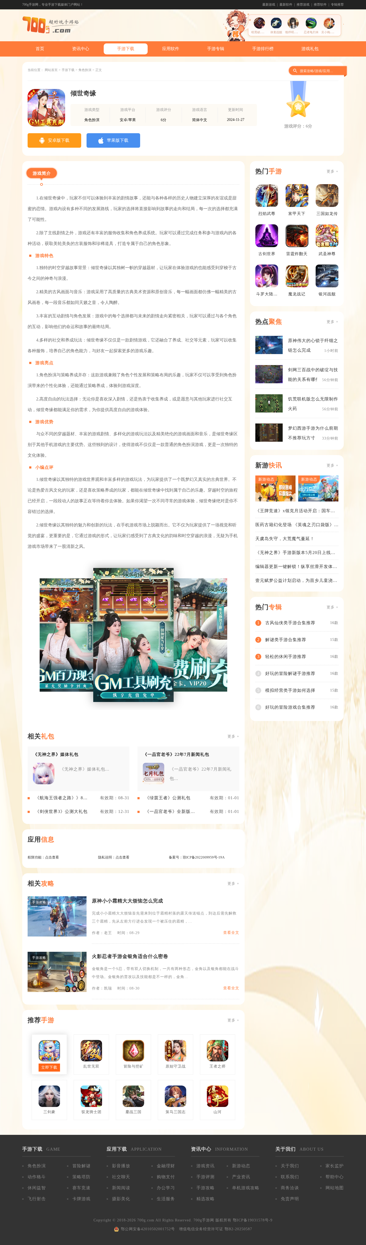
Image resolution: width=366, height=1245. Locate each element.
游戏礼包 (310, 48)
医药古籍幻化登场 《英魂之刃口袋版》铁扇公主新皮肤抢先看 (294, 525)
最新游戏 (268, 4)
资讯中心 (80, 48)
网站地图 (335, 1187)
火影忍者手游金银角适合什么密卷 (130, 956)
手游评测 (205, 1177)
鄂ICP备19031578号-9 (252, 1220)
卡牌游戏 (81, 1198)
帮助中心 (335, 1177)
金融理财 (166, 1166)
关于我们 (290, 1166)
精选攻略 (205, 1198)
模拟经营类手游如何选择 (290, 690)
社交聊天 (121, 1177)
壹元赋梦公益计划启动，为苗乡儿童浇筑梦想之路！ (296, 581)
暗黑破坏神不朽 (261, 32)
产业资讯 (241, 1177)
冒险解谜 (81, 1166)
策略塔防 (81, 1177)
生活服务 (166, 1198)
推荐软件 (320, 4)
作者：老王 (102, 933)
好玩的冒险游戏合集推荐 (290, 707)
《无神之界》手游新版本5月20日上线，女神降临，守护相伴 (295, 553)
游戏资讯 (205, 1166)
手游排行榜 (263, 48)
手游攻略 (205, 1187)
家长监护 (335, 1166)
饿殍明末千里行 (295, 32)
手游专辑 (215, 48)
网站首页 (51, 70)
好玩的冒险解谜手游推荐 (290, 673)
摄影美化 (121, 1198)
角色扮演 (85, 70)
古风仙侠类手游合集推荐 (290, 622)
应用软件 (170, 48)
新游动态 (241, 1166)
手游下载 (125, 48)
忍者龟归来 (311, 32)
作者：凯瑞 (102, 988)
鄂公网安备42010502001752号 (148, 1229)
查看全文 (231, 933)
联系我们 (290, 1177)
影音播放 (121, 1166)
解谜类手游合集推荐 (285, 639)
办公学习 (166, 1187)
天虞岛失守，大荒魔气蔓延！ (285, 538)
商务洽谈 (290, 1187)
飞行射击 (37, 1198)
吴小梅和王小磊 (331, 32)
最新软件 (285, 4)
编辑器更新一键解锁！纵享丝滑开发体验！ (294, 567)
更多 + (233, 736)
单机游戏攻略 (245, 1187)
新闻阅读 (121, 1187)
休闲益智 (37, 1187)
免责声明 (290, 1198)
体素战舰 (276, 32)
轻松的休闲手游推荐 (285, 656)
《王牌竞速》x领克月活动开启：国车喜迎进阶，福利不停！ (295, 511)
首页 (40, 48)
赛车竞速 (81, 1187)
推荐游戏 (303, 4)
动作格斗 (37, 1177)
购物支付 (166, 1177)
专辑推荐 (337, 4)
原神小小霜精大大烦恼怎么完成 (127, 901)
